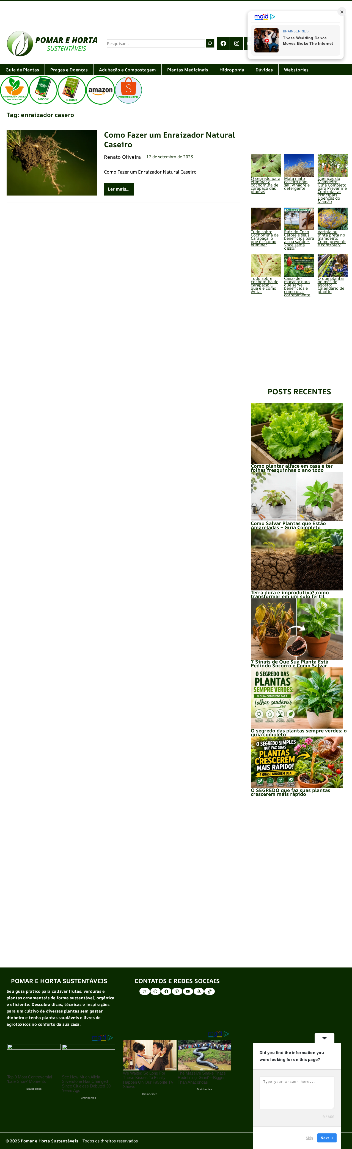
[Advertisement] (165, 12)
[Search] (210, 43)
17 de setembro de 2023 (169, 157)
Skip (309, 1138)
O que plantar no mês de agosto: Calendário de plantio (331, 284)
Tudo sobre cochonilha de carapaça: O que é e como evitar (264, 284)
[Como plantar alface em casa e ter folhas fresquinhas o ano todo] (297, 433)
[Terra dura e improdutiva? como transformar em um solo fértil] (297, 559)
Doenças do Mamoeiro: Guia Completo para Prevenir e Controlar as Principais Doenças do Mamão (332, 189)
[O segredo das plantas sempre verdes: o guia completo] (297, 698)
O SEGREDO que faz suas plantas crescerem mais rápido (290, 792)
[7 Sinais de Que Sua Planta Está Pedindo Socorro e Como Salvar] (297, 629)
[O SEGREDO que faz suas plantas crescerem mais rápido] (297, 762)
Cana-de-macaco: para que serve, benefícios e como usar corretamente (297, 286)
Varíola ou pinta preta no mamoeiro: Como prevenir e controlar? (332, 238)
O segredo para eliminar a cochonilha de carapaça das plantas (265, 184)
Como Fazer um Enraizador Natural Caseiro (169, 139)
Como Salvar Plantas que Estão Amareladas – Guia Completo (288, 525)
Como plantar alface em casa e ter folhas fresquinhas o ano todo (292, 467)
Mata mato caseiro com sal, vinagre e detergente (297, 183)
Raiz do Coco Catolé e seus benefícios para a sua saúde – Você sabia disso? (299, 240)
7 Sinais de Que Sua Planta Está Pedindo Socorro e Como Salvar (289, 663)
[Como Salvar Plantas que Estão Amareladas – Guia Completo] (297, 496)
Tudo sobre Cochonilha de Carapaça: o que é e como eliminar (265, 238)
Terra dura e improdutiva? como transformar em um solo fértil (290, 594)
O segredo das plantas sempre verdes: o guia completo (299, 732)
